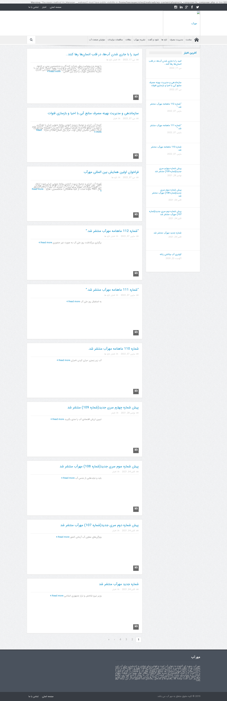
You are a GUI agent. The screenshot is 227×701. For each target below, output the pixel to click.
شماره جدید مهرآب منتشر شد (119, 584)
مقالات (128, 39)
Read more (54, 71)
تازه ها (164, 39)
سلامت (189, 39)
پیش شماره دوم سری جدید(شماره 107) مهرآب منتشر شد (99, 525)
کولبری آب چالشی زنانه (170, 254)
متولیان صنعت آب (97, 39)
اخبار (44, 7)
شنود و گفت (153, 39)
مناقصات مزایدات (115, 39)
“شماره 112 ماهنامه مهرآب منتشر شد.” (112, 231)
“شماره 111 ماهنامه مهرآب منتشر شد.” (112, 289)
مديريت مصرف (176, 39)
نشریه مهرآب (139, 39)
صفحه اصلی (55, 7)
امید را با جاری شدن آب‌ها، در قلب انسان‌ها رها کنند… (102, 54)
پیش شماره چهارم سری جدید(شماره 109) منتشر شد (103, 407)
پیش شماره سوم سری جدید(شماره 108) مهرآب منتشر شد (99, 466)
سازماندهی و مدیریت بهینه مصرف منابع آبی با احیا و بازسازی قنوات (93, 113)
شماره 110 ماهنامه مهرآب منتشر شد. (113, 348)
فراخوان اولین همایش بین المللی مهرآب (111, 172)
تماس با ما (33, 7)
